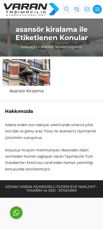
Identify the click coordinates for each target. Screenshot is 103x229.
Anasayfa (29, 47)
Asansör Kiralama (27, 91)
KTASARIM (67, 191)
